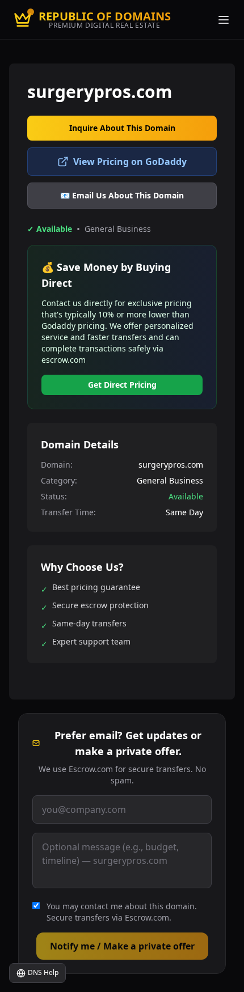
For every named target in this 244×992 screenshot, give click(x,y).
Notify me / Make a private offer (122, 946)
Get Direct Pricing (122, 384)
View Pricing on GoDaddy (130, 161)
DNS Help (43, 972)
